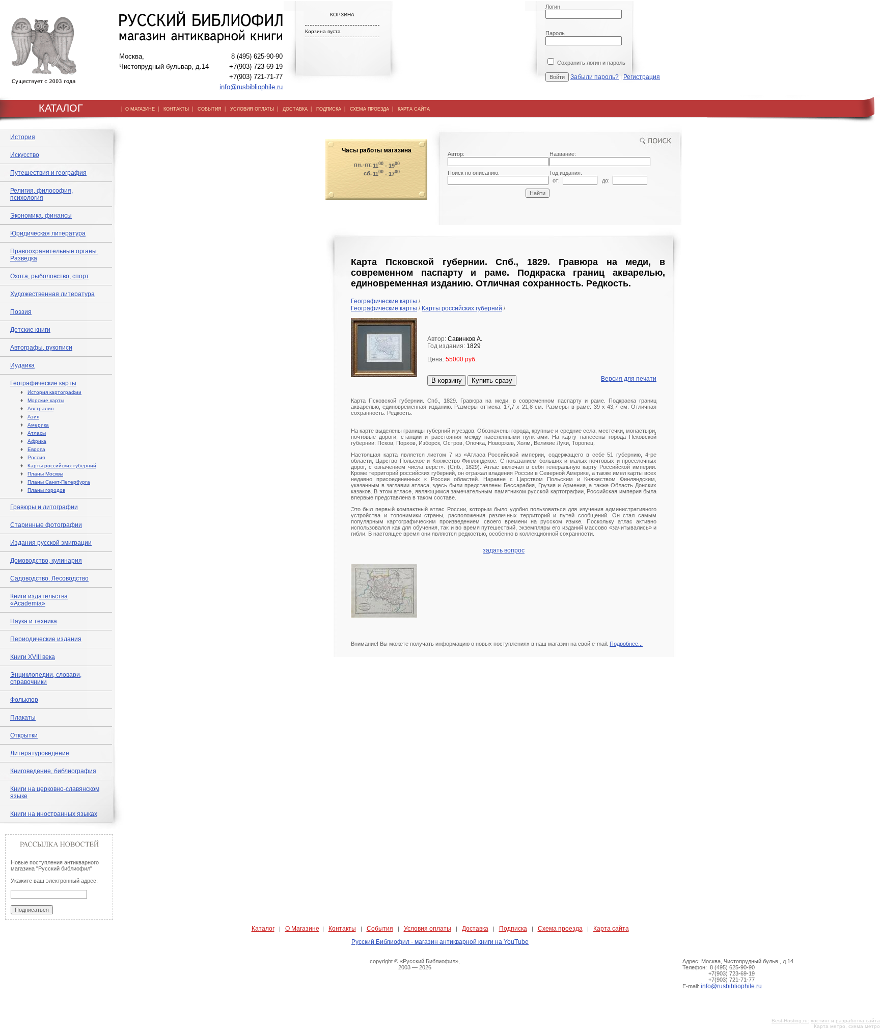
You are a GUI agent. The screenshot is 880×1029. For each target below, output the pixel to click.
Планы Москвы (45, 474)
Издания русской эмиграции (51, 542)
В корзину (446, 380)
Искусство (24, 155)
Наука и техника (33, 621)
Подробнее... (626, 644)
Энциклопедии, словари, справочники (45, 678)
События (380, 928)
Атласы (37, 433)
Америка (38, 425)
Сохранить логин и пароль (590, 63)
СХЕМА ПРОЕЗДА (369, 109)
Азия (33, 416)
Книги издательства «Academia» (39, 600)
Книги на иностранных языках (53, 813)
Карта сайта (611, 928)
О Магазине (302, 928)
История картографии (54, 392)
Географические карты (43, 383)
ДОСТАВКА (295, 109)
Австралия (40, 408)
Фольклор (24, 699)
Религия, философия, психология (41, 194)
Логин (552, 7)
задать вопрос (504, 550)
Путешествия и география (48, 172)
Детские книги (30, 329)
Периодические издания (45, 639)
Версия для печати (628, 378)
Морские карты (46, 400)
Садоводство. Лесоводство (49, 578)
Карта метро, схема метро (847, 1026)
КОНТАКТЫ (176, 109)
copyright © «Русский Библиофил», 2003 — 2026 (415, 964)
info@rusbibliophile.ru (251, 87)
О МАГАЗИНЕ (140, 109)
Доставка (475, 928)
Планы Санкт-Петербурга (59, 482)
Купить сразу (492, 380)
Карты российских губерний (62, 465)
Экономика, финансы (41, 215)
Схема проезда (560, 928)
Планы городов (46, 490)
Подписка (513, 928)
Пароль (555, 33)
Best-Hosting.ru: (790, 1020)
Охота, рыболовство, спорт (49, 276)
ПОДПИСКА (328, 109)
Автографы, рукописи (41, 347)
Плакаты (23, 717)
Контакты (342, 928)
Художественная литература (52, 294)
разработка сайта (858, 1020)
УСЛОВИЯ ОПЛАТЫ (252, 109)
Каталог (263, 928)
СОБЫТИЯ (210, 109)
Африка (37, 441)
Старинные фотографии (46, 525)
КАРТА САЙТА (414, 109)
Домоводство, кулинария (46, 560)
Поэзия (21, 311)
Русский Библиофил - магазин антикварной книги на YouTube (440, 941)
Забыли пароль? (594, 77)
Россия (36, 457)
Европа (36, 449)
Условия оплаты (427, 928)
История (22, 137)
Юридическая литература (48, 233)
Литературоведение (39, 753)
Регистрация (641, 77)
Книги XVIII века (32, 657)
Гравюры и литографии (44, 507)
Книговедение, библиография (53, 771)
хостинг (820, 1020)
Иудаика (22, 365)
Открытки (24, 735)
